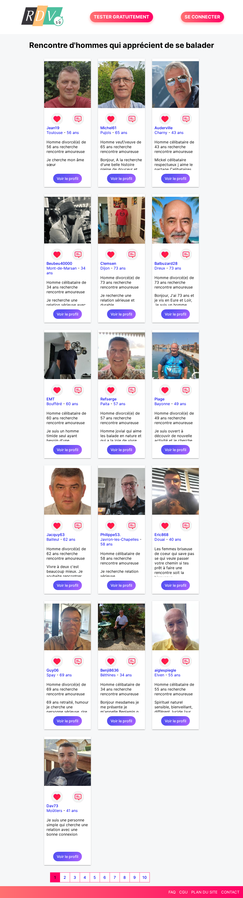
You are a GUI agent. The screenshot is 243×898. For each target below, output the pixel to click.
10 (144, 877)
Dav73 (52, 805)
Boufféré (54, 403)
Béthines (108, 675)
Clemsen (108, 263)
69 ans (66, 675)
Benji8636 (109, 670)
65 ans (121, 132)
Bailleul (53, 539)
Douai (159, 539)
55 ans (174, 675)
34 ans (126, 675)
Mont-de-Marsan (62, 268)
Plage (159, 399)
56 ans (73, 132)
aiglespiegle (165, 670)
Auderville (163, 127)
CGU (183, 892)
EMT (51, 399)
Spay (51, 675)
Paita (104, 403)
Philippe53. (110, 534)
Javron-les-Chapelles (119, 539)
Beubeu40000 (59, 263)
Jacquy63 (56, 534)
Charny (160, 132)
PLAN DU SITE (204, 892)
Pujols (105, 132)
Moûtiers (54, 810)
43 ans (177, 132)
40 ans (175, 539)
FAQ (172, 892)
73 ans (120, 268)
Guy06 (53, 670)
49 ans (180, 403)
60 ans (72, 403)
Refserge (108, 399)
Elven (159, 675)
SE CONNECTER (202, 17)
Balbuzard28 (166, 263)
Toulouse (55, 132)
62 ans (69, 539)
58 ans (106, 544)
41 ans (72, 810)
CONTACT (230, 892)
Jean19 (53, 127)
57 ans (119, 403)
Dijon (105, 268)
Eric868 (161, 534)
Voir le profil (67, 178)
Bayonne (162, 403)
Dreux (159, 268)
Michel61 (108, 127)
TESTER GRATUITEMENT (121, 17)
